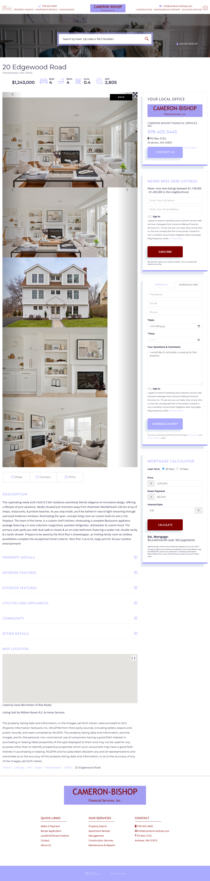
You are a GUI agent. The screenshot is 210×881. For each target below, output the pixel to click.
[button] (147, 39)
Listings (19, 767)
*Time (151, 333)
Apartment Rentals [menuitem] (46, 10)
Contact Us (165, 152)
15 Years (184, 469)
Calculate (165, 525)
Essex (38, 767)
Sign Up (193, 43)
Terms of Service (154, 438)
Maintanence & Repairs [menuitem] (167, 10)
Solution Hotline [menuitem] (192, 10)
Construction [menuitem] (144, 10)
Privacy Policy (176, 238)
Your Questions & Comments (163, 347)
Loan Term (153, 469)
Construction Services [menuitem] (101, 840)
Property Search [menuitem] (24, 10)
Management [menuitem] (66, 10)
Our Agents (190, 148)
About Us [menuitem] (46, 845)
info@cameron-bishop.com (177, 6)
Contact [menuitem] (45, 840)
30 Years (170, 469)
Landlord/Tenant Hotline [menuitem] (55, 835)
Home (6, 767)
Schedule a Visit (188, 285)
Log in (183, 43)
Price (150, 477)
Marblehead (53, 767)
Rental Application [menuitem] (51, 831)
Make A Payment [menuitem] (50, 826)
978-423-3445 (49, 6)
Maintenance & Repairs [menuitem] (102, 845)
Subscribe (165, 252)
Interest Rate (155, 504)
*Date (150, 320)
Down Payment (156, 491)
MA (29, 767)
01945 (68, 767)
